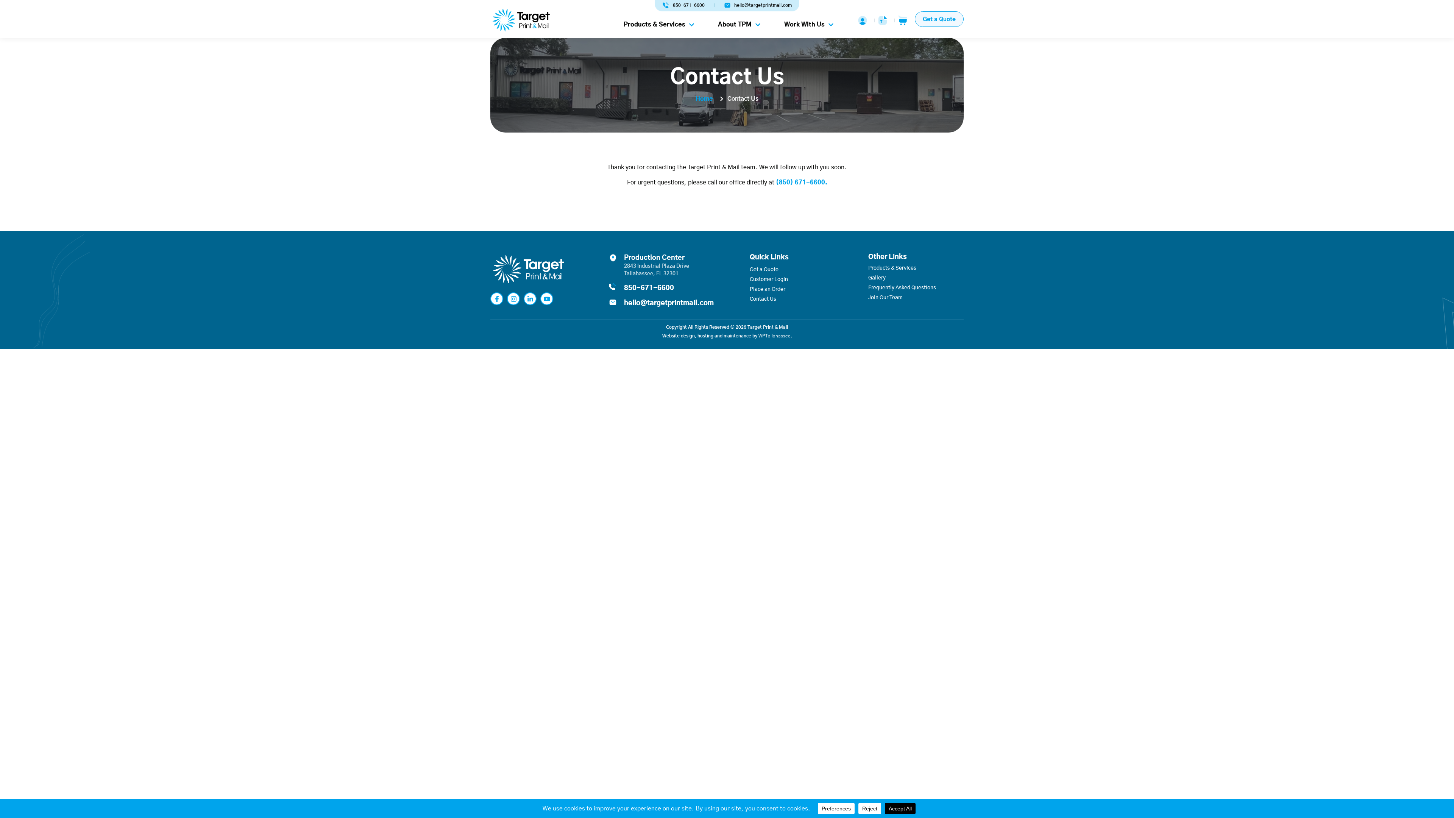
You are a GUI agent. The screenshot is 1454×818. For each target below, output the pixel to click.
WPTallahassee (774, 336)
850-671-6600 (649, 288)
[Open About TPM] (758, 24)
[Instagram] (513, 298)
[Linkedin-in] (530, 298)
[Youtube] (546, 298)
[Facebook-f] (496, 298)
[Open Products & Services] (691, 24)
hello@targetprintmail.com (669, 303)
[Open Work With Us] (831, 24)
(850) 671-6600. (801, 183)
